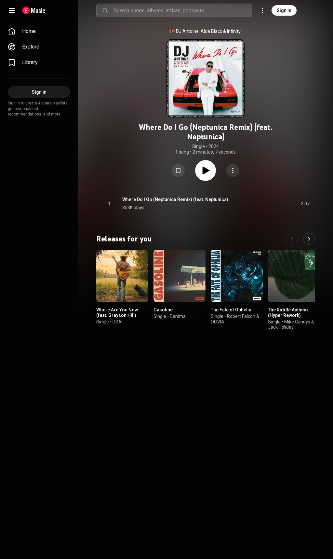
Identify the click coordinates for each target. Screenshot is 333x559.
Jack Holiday (281, 327)
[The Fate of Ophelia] (237, 276)
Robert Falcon (241, 316)
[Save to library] (178, 170)
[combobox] (182, 10)
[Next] (309, 239)
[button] (178, 170)
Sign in (284, 10)
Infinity (234, 31)
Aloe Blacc (211, 31)
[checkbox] (305, 204)
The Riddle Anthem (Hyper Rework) (288, 312)
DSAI (118, 321)
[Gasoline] (179, 276)
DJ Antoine (187, 31)
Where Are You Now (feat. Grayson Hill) (117, 312)
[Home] (33, 10)
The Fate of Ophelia (231, 309)
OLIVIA (217, 321)
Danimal (178, 316)
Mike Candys (297, 321)
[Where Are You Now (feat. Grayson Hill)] (122, 276)
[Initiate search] (105, 10)
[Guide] (12, 10)
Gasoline (163, 309)
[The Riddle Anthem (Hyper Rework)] (294, 276)
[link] (39, 31)
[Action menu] (232, 170)
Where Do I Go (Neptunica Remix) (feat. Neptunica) (175, 199)
